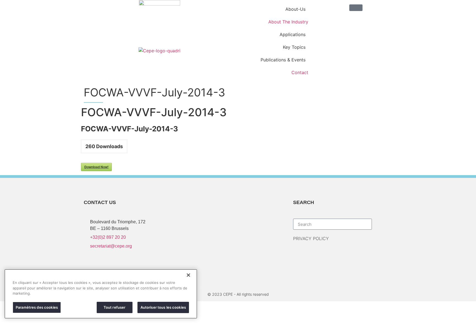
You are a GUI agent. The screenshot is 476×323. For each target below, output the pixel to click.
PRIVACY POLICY (311, 238)
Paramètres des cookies (37, 307)
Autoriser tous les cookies (163, 307)
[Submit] (383, 224)
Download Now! (96, 166)
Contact (299, 72)
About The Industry (288, 22)
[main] (100, 294)
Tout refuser (115, 307)
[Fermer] (188, 275)
